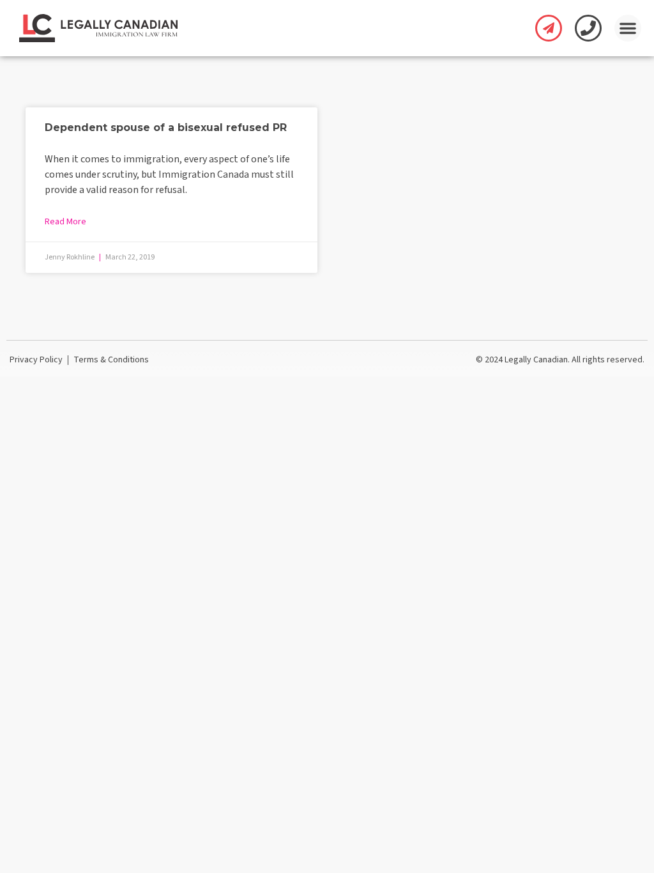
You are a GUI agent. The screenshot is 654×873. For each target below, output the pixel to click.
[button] (627, 28)
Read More (65, 221)
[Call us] (588, 28)
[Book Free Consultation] (548, 28)
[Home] (98, 28)
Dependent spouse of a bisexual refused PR (166, 127)
